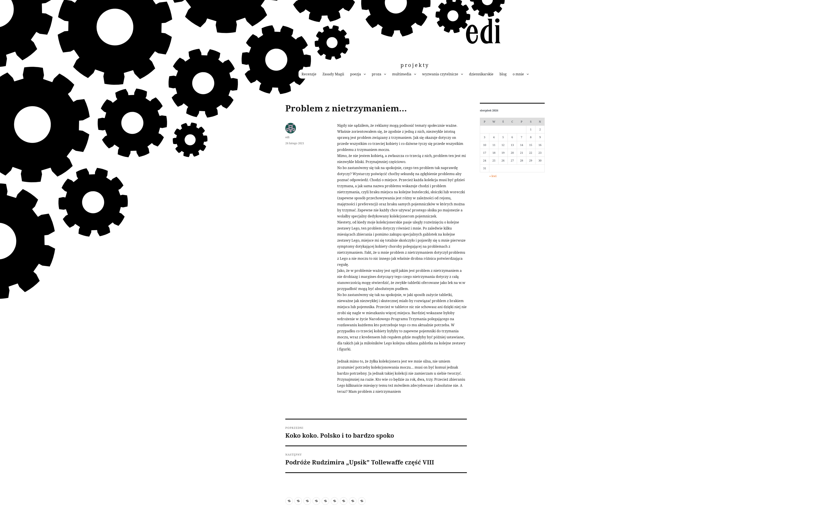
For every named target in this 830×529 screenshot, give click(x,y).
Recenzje (309, 74)
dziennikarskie (481, 74)
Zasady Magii (333, 74)
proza (376, 74)
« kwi (492, 176)
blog (503, 74)
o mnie (518, 74)
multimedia (401, 74)
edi (287, 137)
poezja (355, 74)
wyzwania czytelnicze (440, 74)
